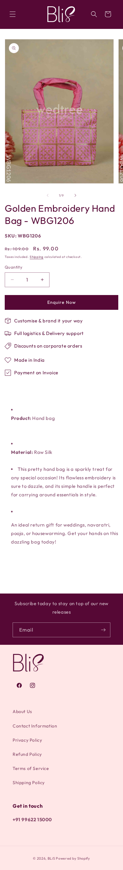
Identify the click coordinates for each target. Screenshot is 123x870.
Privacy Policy (27, 740)
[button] (13, 14)
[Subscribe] (103, 629)
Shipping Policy (29, 782)
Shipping (37, 257)
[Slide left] (48, 195)
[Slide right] (75, 195)
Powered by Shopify (73, 858)
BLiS (51, 858)
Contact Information (35, 726)
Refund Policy (27, 754)
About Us (22, 711)
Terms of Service (31, 768)
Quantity (13, 267)
